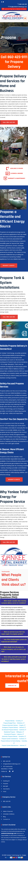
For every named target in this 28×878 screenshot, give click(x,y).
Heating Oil (6, 781)
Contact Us (6, 819)
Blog (4, 816)
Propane (5, 783)
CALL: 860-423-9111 (9, 122)
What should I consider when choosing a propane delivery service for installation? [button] (13, 602)
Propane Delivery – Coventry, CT (14, 721)
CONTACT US (12, 685)
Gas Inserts (6, 789)
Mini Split (5, 786)
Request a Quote (8, 265)
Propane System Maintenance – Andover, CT (14, 745)
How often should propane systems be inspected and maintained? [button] (14, 640)
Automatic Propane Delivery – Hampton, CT (14, 736)
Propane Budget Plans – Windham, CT (14, 723)
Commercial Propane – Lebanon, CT (14, 734)
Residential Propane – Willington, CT (14, 732)
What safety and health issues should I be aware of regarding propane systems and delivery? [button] (13, 659)
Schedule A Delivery (8, 814)
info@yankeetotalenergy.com (18, 6)
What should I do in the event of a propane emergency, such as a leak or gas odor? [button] (13, 649)
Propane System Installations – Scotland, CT (14, 738)
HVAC (4, 791)
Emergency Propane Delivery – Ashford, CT (14, 727)
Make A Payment (8, 811)
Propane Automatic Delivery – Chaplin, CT (14, 725)
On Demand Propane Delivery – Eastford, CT (14, 729)
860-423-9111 (23, 4)
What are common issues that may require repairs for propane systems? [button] (13, 633)
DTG (8, 857)
